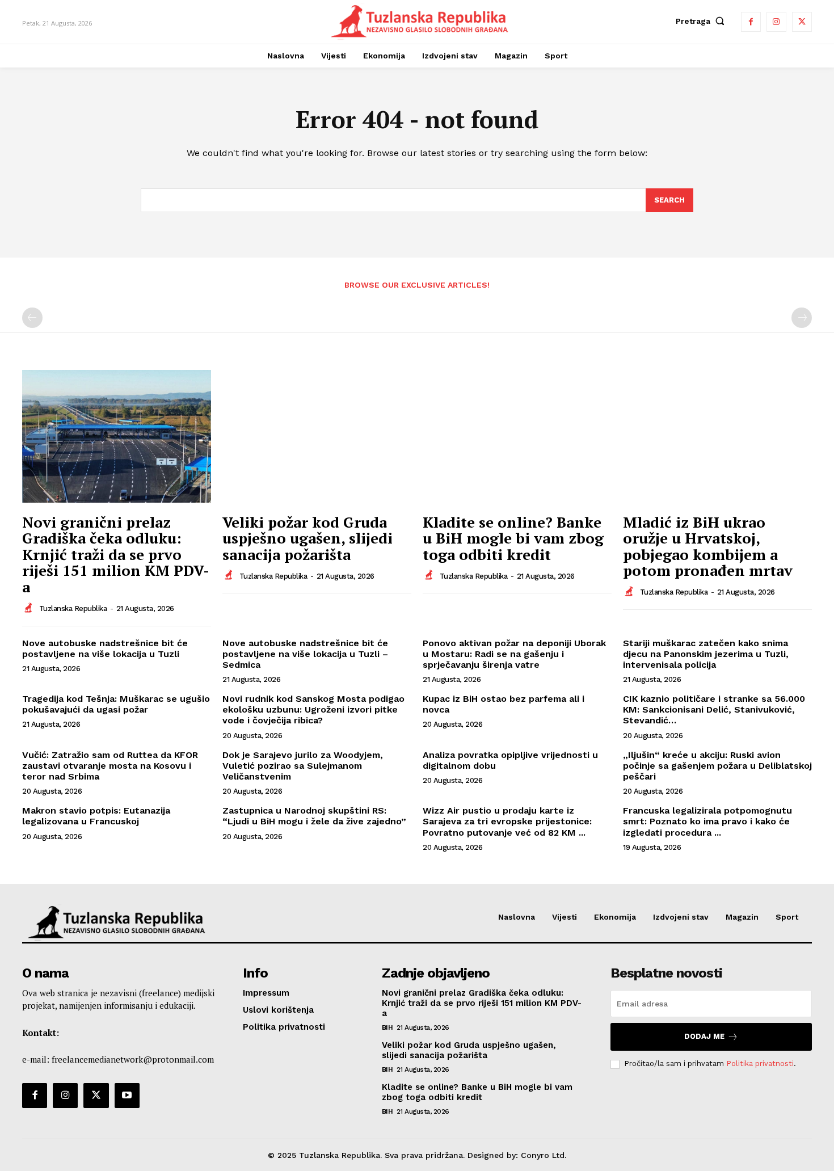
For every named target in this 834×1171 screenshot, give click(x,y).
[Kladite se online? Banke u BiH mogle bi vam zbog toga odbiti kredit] (517, 436)
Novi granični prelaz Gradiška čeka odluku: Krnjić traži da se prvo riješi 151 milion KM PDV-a (115, 554)
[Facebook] (751, 22)
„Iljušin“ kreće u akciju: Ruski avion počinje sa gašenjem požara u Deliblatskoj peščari (717, 765)
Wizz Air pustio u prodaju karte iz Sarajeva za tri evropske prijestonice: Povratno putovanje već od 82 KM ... (507, 821)
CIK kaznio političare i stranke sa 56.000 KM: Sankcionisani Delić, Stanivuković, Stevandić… (714, 709)
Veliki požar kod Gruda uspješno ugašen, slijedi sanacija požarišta (307, 538)
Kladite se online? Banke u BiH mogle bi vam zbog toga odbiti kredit (513, 538)
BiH (387, 1027)
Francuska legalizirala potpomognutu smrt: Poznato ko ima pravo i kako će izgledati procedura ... (707, 821)
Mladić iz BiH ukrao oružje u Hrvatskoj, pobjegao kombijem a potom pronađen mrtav (708, 546)
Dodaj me (704, 1036)
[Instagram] (776, 22)
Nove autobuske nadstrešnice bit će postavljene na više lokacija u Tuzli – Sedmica (305, 654)
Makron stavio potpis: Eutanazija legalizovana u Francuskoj (96, 816)
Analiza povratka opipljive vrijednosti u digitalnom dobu (510, 760)
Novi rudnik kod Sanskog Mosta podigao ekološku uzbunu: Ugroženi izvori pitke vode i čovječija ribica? (313, 709)
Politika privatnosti (760, 1063)
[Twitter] (802, 22)
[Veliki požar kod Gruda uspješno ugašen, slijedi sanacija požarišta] (316, 436)
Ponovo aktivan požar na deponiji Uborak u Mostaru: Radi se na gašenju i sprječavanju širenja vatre (514, 654)
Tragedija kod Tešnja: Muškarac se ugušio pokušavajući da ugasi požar (116, 704)
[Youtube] (127, 1095)
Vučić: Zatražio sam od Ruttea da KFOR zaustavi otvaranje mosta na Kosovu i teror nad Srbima (110, 765)
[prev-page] (32, 318)
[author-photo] (29, 608)
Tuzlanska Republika (73, 608)
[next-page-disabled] (801, 318)
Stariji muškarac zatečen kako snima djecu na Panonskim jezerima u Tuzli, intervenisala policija (706, 654)
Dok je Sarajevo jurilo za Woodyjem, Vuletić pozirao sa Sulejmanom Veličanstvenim (302, 765)
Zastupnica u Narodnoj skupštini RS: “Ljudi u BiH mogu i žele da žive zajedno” (314, 816)
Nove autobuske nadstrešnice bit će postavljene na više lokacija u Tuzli (105, 648)
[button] (703, 21)
